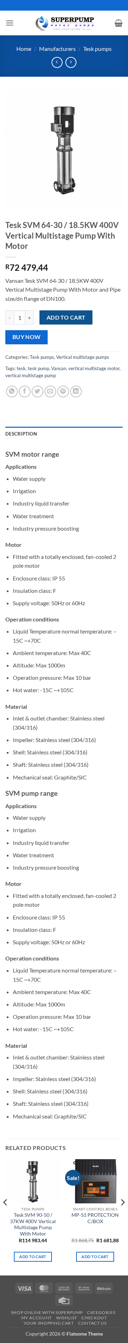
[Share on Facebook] (25, 391)
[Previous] (5, 1216)
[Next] (122, 1216)
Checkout (94, 1317)
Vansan (58, 368)
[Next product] (57, 62)
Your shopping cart (48, 1323)
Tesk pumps (97, 48)
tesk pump (38, 368)
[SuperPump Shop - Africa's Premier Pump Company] (64, 22)
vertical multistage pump (30, 375)
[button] (9, 22)
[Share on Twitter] (37, 391)
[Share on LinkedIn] (76, 391)
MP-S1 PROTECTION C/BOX (95, 1218)
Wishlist (66, 1317)
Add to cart (66, 317)
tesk (21, 368)
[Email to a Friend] (50, 391)
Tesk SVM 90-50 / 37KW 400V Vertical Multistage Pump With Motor (33, 1224)
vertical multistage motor (93, 368)
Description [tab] (21, 434)
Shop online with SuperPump (47, 1312)
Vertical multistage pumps (82, 357)
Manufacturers (57, 48)
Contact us (92, 1323)
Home (23, 48)
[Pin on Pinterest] (63, 391)
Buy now (26, 337)
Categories (101, 1312)
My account (36, 1317)
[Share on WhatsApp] (12, 391)
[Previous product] (70, 62)
